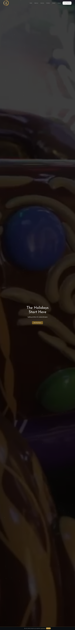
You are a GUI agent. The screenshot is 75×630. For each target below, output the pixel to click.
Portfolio (48, 3)
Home (31, 3)
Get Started (67, 3)
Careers (53, 3)
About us (36, 3)
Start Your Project (37, 322)
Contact (59, 3)
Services (42, 3)
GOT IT (48, 628)
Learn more (43, 628)
